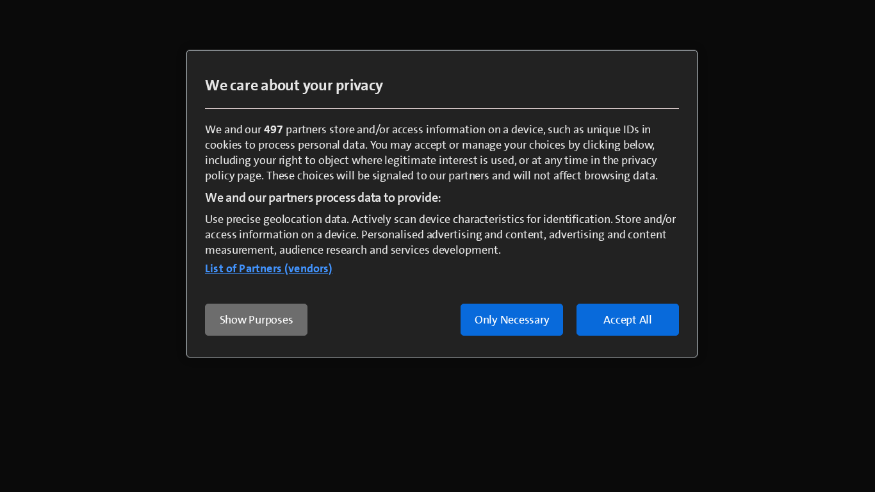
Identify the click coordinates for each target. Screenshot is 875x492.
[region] (442, 203)
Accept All (627, 319)
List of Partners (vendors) (269, 268)
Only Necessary (512, 319)
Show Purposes (256, 319)
